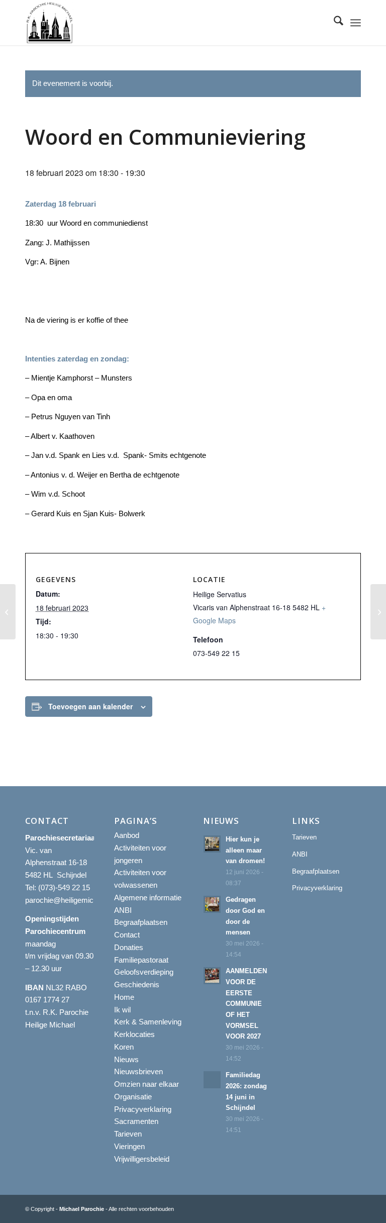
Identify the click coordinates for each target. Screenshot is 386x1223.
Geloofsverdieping (143, 972)
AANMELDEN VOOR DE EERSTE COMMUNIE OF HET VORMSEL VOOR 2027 (246, 1003)
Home (124, 997)
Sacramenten (136, 1121)
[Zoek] (333, 22)
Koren (124, 1047)
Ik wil (122, 1009)
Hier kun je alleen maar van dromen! (245, 850)
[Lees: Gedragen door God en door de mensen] (212, 904)
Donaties (128, 947)
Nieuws (126, 1059)
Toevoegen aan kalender (90, 706)
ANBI (123, 910)
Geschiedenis (136, 984)
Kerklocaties (134, 1034)
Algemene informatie (147, 897)
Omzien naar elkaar (146, 1084)
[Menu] (355, 22)
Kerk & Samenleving (147, 1021)
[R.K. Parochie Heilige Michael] (49, 22)
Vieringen (129, 1146)
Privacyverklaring (142, 1109)
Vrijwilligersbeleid (141, 1159)
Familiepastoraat (141, 960)
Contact (127, 934)
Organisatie (133, 1096)
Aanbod (126, 835)
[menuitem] (333, 22)
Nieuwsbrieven (138, 1071)
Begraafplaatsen (140, 922)
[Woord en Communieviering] (8, 611)
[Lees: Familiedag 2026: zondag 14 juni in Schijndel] (212, 1080)
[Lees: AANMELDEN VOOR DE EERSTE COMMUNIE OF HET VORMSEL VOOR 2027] (212, 976)
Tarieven (128, 1134)
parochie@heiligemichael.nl (70, 900)
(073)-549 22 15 (64, 887)
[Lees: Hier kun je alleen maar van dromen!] (212, 844)
